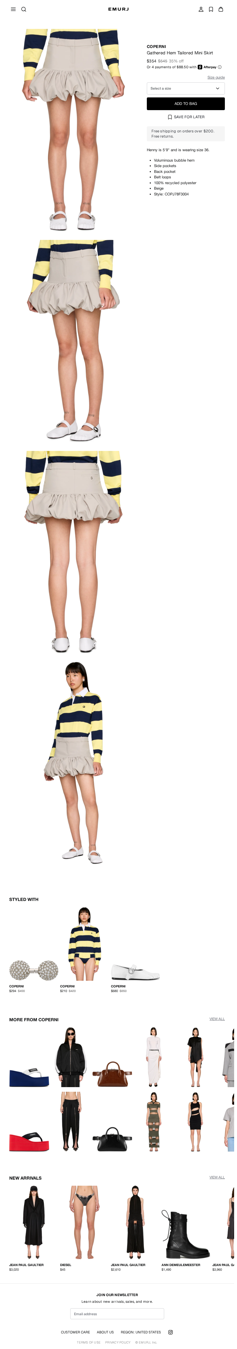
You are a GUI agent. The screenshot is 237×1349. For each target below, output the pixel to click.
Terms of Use (89, 1342)
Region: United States (141, 1332)
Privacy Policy (117, 1342)
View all (217, 1018)
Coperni (156, 46)
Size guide (216, 77)
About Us (105, 1332)
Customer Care (75, 1332)
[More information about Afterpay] (220, 67)
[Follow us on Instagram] (170, 1332)
